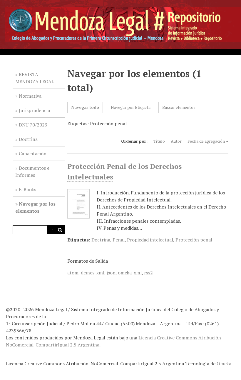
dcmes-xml (92, 272)
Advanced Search (51, 229)
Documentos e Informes (32, 171)
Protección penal (193, 239)
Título (159, 141)
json (111, 272)
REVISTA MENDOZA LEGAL (34, 78)
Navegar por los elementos (35, 207)
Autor (176, 141)
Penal (119, 239)
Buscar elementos (178, 107)
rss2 (148, 272)
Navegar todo (85, 107)
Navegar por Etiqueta (130, 107)
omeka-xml (130, 272)
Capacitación (32, 153)
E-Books (27, 189)
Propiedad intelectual (150, 239)
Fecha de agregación (206, 141)
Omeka (224, 363)
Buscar (60, 229)
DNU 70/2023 (33, 124)
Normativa (30, 96)
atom (72, 272)
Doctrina (28, 139)
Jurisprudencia (34, 110)
